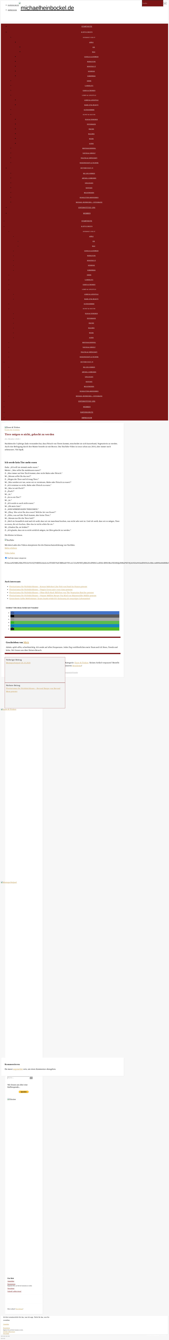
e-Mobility (89, 85)
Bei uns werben (89, 173)
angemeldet (18, 1069)
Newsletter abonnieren (89, 197)
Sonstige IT (91, 66)
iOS (94, 47)
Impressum (12, 10)
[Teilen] (4, 1336)
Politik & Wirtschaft (89, 158)
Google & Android (91, 56)
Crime (89, 81)
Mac (93, 52)
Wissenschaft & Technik (89, 162)
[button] (12, 613)
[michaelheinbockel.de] (46, 8)
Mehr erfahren (11, 548)
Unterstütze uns (86, 207)
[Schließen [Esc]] (2, 1336)
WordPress (91, 76)
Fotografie (91, 124)
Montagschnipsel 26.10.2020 (18, 663)
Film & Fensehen (91, 119)
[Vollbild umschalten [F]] (6, 1336)
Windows (91, 71)
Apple (91, 42)
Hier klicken (19, 1309)
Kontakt (89, 188)
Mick (26, 642)
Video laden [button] (10, 553)
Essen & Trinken (89, 90)
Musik (91, 138)
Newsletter (76, 666)
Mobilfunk (91, 61)
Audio (91, 143)
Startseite (87, 26)
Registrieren (89, 192)
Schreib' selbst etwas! (14, 1291)
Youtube (75, 672)
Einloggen (89, 183)
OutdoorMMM (89, 109)
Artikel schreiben (89, 178)
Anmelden (10, 1281)
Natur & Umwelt (89, 153)
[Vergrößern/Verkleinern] (9, 1336)
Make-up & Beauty (91, 105)
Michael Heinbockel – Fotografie (89, 202)
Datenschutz (13, 5)
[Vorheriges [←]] (2, 1338)
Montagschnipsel (89, 148)
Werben (87, 213)
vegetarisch (68, 672)
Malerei (91, 134)
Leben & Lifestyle (91, 100)
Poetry (91, 129)
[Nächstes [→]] (4, 1338)
